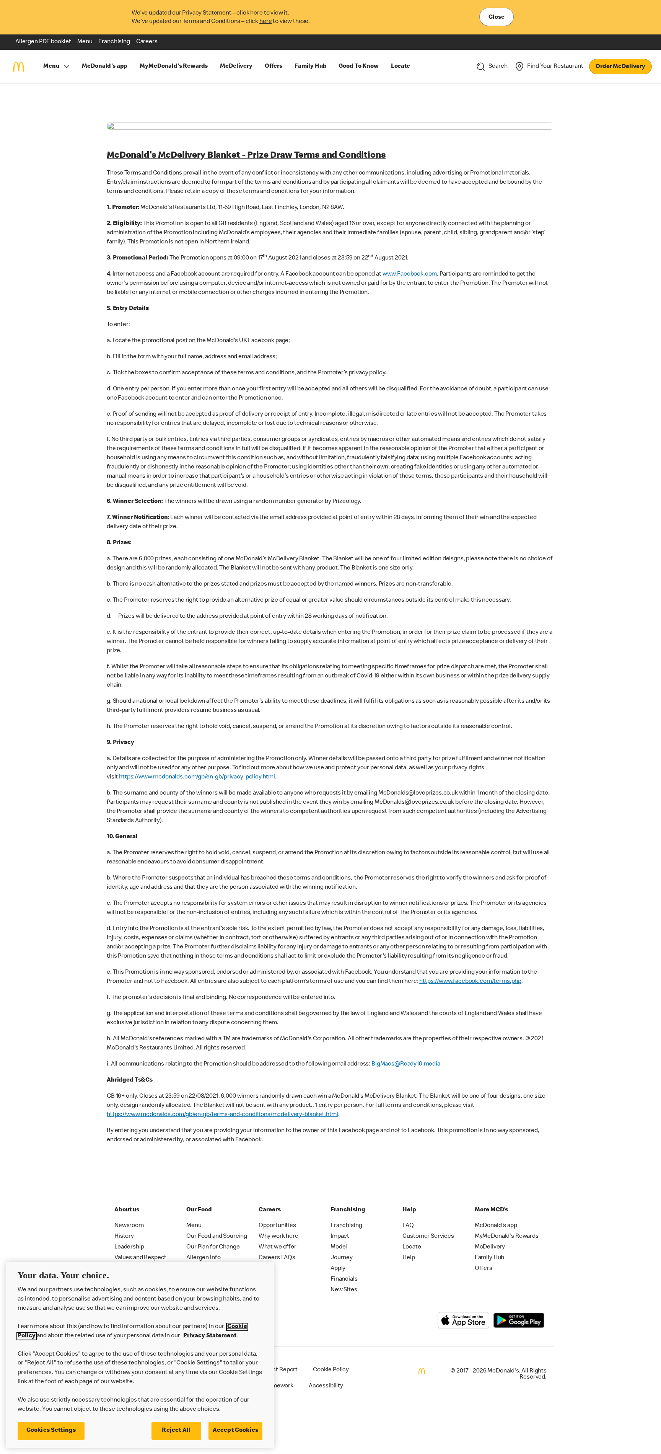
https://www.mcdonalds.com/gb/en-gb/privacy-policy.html (197, 777)
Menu (51, 67)
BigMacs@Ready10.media (405, 1064)
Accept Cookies (235, 1431)
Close (496, 18)
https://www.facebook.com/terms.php (470, 982)
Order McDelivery (620, 67)
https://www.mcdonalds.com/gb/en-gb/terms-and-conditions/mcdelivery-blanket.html (222, 1115)
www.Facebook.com (410, 274)
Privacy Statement (209, 1336)
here (256, 13)
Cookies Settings (51, 1431)
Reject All (176, 1431)
